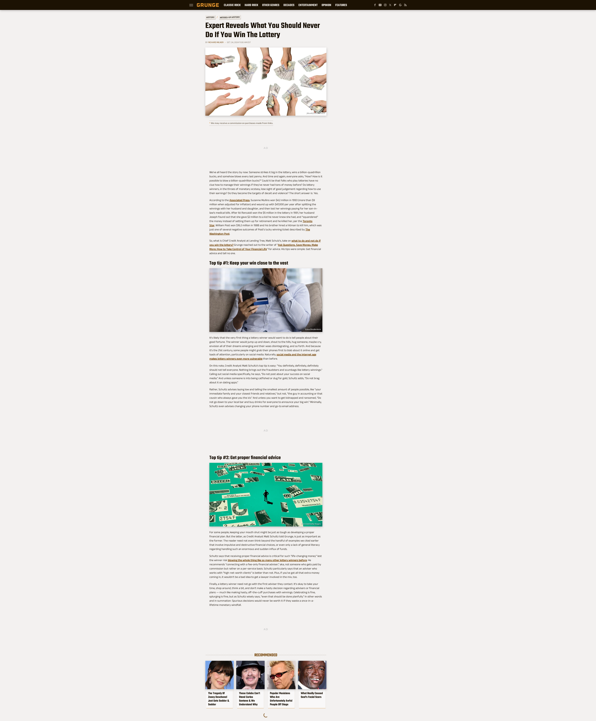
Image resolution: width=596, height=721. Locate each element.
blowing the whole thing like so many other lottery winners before (267, 560)
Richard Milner (216, 42)
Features (341, 5)
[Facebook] (375, 5)
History (210, 17)
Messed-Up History (230, 17)
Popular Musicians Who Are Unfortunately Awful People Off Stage (281, 698)
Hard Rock (251, 5)
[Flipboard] (395, 5)
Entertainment (308, 5)
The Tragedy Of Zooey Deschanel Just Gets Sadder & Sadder (218, 698)
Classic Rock (232, 5)
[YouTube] (380, 5)
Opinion (326, 5)
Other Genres (270, 5)
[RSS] (405, 5)
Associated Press (239, 200)
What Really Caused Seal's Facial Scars (312, 695)
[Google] (400, 5)
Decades (288, 5)
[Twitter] (390, 5)
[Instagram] (385, 5)
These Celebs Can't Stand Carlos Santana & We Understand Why (249, 698)
